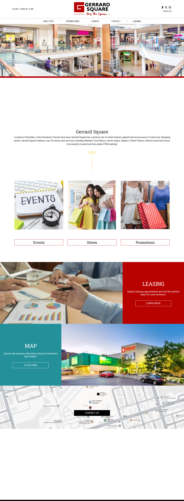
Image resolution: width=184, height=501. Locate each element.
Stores (92, 242)
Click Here (30, 365)
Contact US (92, 413)
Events (39, 242)
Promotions (145, 242)
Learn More (153, 303)
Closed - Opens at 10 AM (22, 9)
